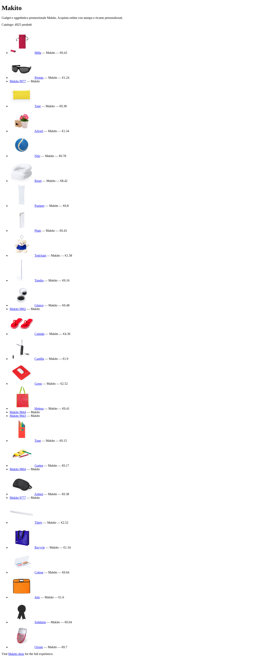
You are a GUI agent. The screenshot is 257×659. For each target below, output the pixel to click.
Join (37, 597)
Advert (38, 131)
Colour (39, 572)
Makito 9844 (18, 412)
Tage (38, 106)
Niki (37, 156)
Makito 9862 (18, 309)
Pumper (39, 205)
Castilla (39, 358)
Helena (39, 408)
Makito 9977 (18, 81)
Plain (38, 230)
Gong (38, 383)
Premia (39, 77)
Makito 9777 (18, 497)
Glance (39, 305)
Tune (38, 440)
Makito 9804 (18, 469)
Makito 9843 (18, 415)
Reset (38, 181)
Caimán (39, 334)
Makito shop (16, 654)
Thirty (38, 522)
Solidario (40, 622)
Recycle (40, 547)
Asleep (38, 494)
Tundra (39, 280)
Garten (39, 465)
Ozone (39, 647)
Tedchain (40, 255)
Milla (38, 52)
